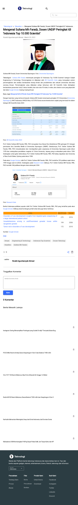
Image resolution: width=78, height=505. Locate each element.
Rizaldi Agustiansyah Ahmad (13, 37)
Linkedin (52, 492)
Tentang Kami (13, 480)
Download (37, 484)
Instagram (52, 484)
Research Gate (38, 163)
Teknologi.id (8, 26)
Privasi (11, 484)
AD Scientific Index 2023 (14, 140)
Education (18, 26)
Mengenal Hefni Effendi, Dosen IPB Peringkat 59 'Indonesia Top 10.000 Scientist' (37, 94)
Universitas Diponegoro (46, 73)
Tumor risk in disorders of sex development (19, 227)
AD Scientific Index (51, 80)
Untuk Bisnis (38, 480)
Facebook (52, 480)
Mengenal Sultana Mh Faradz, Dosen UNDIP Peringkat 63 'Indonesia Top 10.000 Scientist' (49, 26)
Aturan (11, 488)
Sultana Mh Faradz (18, 78)
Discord (52, 496)
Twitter (51, 488)
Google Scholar (14, 90)
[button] (4, 8)
